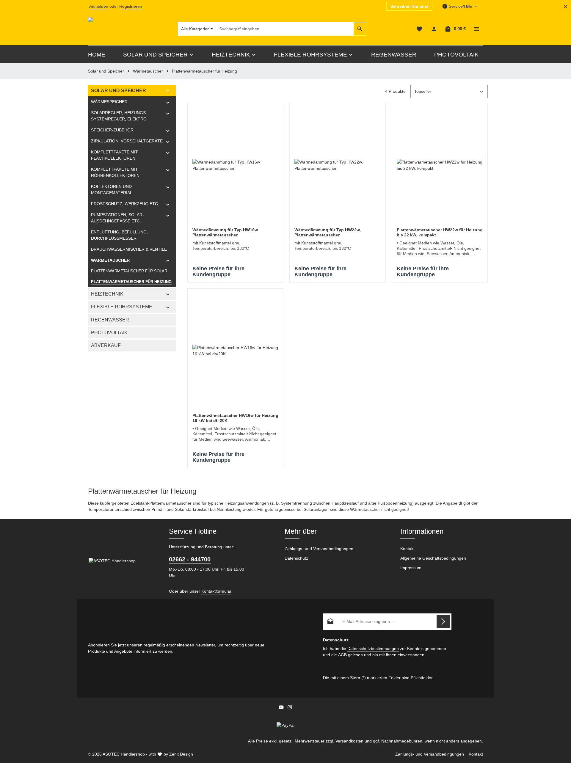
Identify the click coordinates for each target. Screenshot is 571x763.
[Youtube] (282, 708)
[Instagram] (289, 708)
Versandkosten (349, 741)
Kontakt (407, 548)
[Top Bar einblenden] (476, 29)
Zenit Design (181, 754)
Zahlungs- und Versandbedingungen (319, 548)
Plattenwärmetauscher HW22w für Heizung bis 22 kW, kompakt (440, 232)
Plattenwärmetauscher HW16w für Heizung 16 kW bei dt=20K (235, 418)
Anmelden (98, 6)
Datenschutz (296, 558)
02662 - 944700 (190, 559)
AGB (342, 654)
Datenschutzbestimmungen (373, 648)
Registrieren (130, 6)
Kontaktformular (216, 591)
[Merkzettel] (419, 29)
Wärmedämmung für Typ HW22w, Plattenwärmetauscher (327, 232)
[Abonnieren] (443, 621)
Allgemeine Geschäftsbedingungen (433, 558)
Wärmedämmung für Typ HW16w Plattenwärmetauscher (225, 232)
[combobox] (285, 29)
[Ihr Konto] (433, 29)
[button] (167, 90)
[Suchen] (360, 29)
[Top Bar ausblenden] (565, 6)
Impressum (410, 567)
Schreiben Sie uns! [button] (409, 6)
